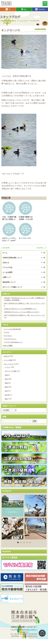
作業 (6, 375)
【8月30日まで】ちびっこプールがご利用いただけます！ (22, 312)
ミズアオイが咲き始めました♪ (13, 342)
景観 (6, 383)
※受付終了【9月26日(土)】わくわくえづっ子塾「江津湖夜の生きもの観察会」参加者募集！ (24, 299)
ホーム (5, 253)
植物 (6, 387)
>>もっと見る (8, 345)
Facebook (41, 9)
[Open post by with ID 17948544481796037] (12, 528)
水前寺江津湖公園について (12, 258)
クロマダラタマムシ (10, 339)
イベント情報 (8, 360)
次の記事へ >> (42, 247)
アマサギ (6, 332)
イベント (7, 367)
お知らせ (6, 262)
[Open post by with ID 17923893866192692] (35, 506)
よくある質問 (7, 272)
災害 (6, 391)
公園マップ (7, 277)
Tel (9, 9)
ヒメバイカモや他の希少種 (12, 329)
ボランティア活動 (10, 371)
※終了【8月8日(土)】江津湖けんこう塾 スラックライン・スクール (24, 304)
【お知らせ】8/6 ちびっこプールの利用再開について (20, 309)
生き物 (7, 395)
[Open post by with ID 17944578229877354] (35, 528)
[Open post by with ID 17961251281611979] (12, 506)
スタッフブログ (9, 364)
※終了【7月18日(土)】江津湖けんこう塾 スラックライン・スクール (24, 316)
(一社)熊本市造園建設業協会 (29, 636)
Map (25, 9)
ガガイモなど (8, 335)
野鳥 (6, 399)
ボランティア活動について (12, 287)
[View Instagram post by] (21, 514)
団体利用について (9, 282)
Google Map (24, 632)
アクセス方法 (7, 267)
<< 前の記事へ (5, 247)
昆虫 (6, 379)
